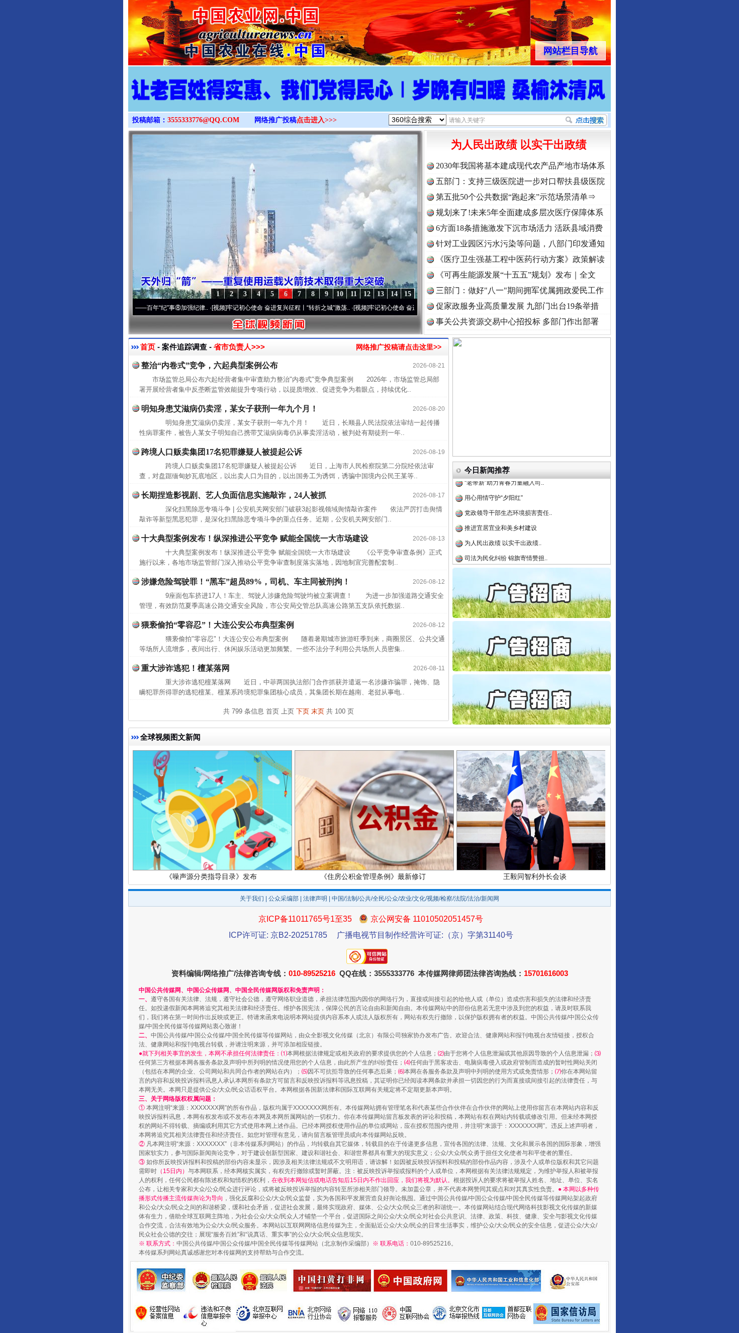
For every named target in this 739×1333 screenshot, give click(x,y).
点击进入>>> (317, 120)
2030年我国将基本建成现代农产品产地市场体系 (520, 165)
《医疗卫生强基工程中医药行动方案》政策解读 (520, 259)
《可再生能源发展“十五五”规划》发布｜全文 (516, 275)
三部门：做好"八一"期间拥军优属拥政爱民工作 (520, 290)
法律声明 (315, 898)
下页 (302, 711)
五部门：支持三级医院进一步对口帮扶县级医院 (520, 181)
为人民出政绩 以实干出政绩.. (503, 511)
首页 (147, 346)
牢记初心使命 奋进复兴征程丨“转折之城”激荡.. (241, 307)
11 (353, 294)
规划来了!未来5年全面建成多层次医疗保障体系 (519, 212)
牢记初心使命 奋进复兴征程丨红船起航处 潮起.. (384, 307)
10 (339, 294)
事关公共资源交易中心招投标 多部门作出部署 (517, 321)
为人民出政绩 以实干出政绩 (519, 144)
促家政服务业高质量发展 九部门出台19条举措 (517, 306)
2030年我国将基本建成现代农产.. (509, 556)
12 (367, 294)
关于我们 (252, 898)
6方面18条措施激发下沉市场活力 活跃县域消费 (519, 228)
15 (407, 294)
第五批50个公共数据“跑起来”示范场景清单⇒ (516, 197)
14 (394, 294)
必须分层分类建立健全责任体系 (507, 541)
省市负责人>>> (239, 346)
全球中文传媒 (211, 29)
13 (380, 294)
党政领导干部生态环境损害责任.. (508, 481)
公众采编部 (283, 898)
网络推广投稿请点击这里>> (398, 347)
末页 (317, 711)
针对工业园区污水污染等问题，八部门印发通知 (520, 243)
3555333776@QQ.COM (203, 120)
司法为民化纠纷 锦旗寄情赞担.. (506, 526)
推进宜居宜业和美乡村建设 (501, 496)
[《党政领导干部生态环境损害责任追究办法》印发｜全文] (369, 99)
